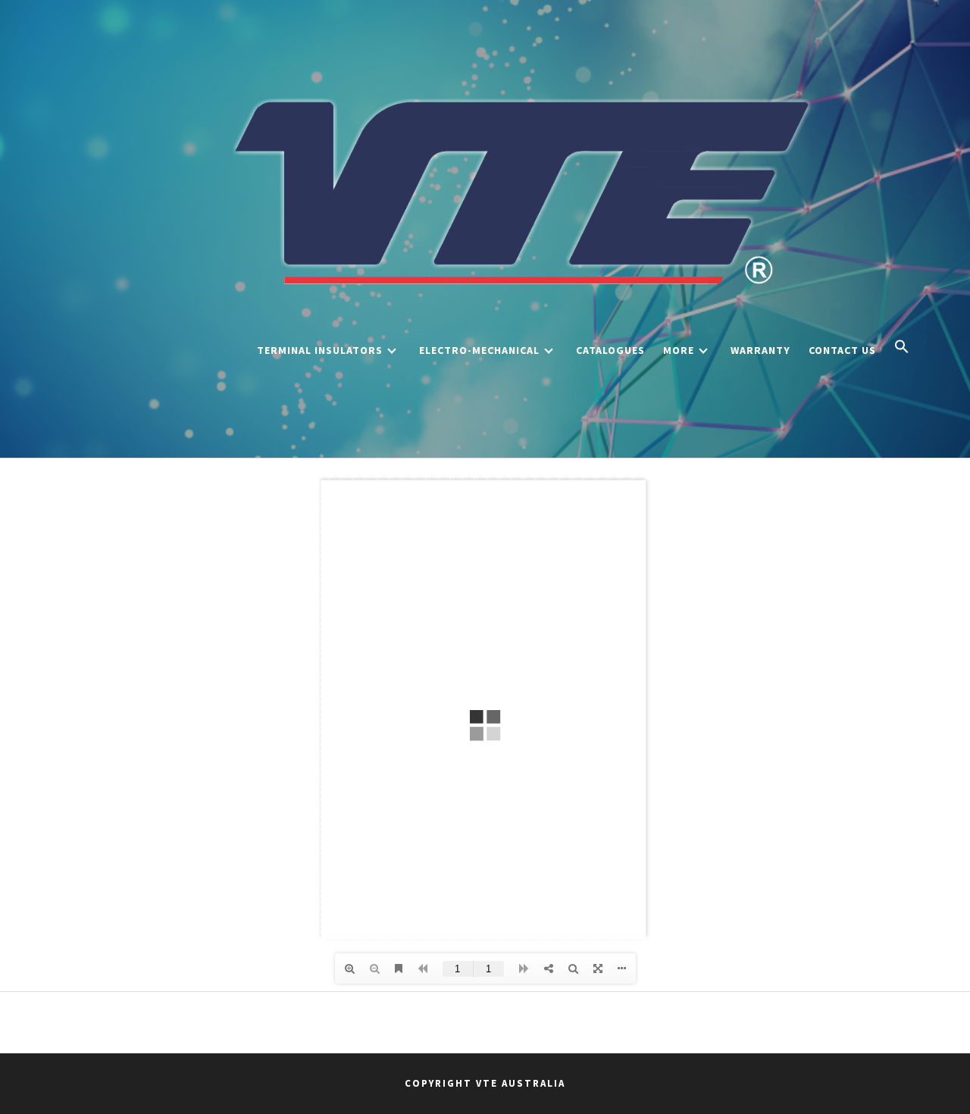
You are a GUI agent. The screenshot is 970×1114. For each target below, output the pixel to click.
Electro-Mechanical (479, 350)
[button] (902, 348)
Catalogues (610, 350)
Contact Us (842, 350)
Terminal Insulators (320, 350)
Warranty (760, 350)
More (678, 350)
